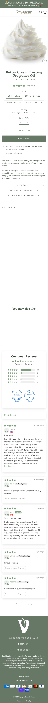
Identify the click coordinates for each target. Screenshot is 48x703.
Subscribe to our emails (23, 638)
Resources (23, 650)
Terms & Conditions (24, 680)
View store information (14, 153)
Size (24, 92)
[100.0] (17, 395)
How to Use (24, 185)
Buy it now (24, 139)
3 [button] (24, 604)
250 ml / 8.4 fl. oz (13, 102)
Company (23, 644)
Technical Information (24, 190)
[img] (10, 425)
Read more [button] (9, 466)
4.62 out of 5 (30, 361)
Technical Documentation (24, 195)
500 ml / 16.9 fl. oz (34, 102)
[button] (19, 85)
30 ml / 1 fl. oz (14, 96)
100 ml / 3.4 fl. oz (32, 96)
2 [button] (20, 604)
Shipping (15, 113)
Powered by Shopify (24, 701)
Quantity (24, 118)
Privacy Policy (24, 676)
